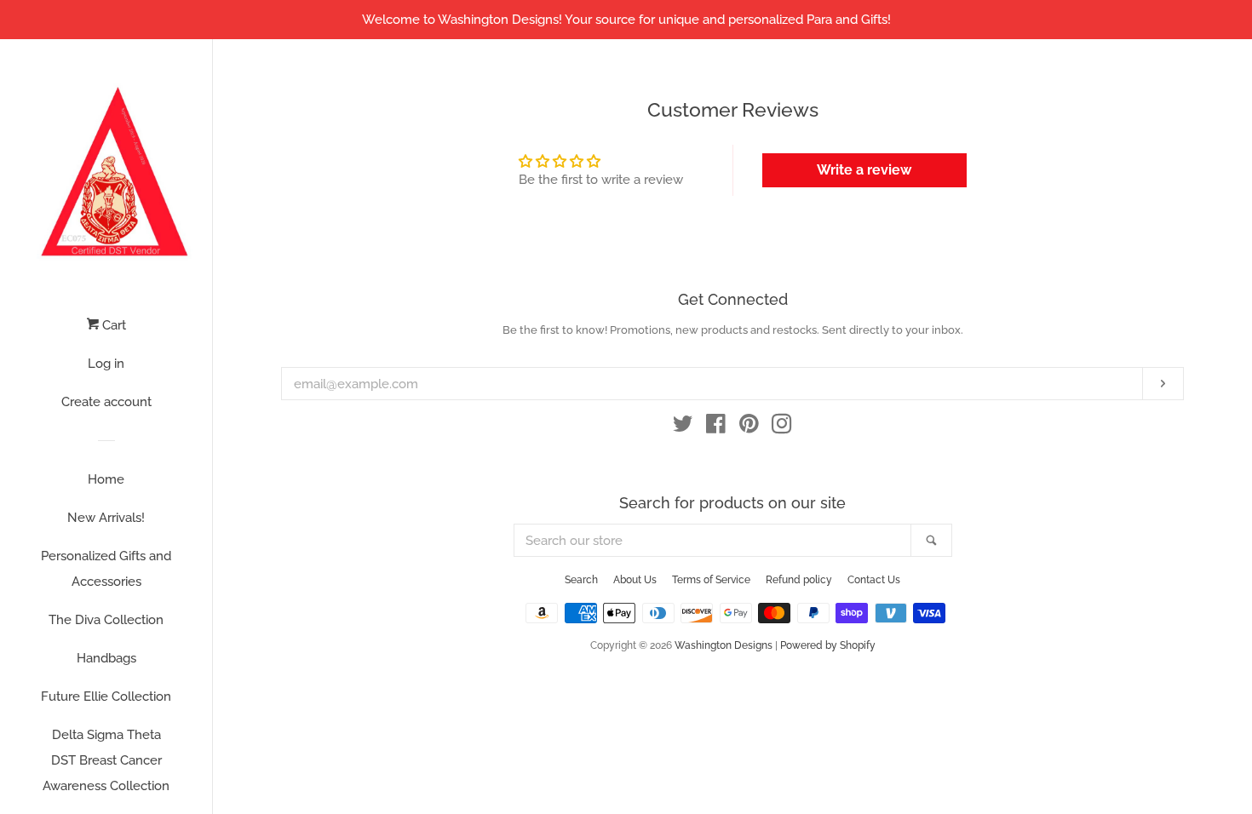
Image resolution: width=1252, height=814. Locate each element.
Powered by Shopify (828, 645)
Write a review (864, 170)
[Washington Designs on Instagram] (782, 427)
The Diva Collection (106, 620)
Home (106, 479)
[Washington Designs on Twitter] (683, 427)
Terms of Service (711, 580)
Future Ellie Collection (106, 696)
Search (581, 580)
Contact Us (873, 580)
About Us (635, 580)
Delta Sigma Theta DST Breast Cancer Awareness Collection (106, 760)
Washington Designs (723, 645)
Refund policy (799, 580)
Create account (106, 402)
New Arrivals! (106, 517)
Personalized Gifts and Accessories (106, 568)
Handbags (106, 658)
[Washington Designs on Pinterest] (749, 427)
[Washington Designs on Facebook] (716, 427)
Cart (112, 325)
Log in (106, 363)
